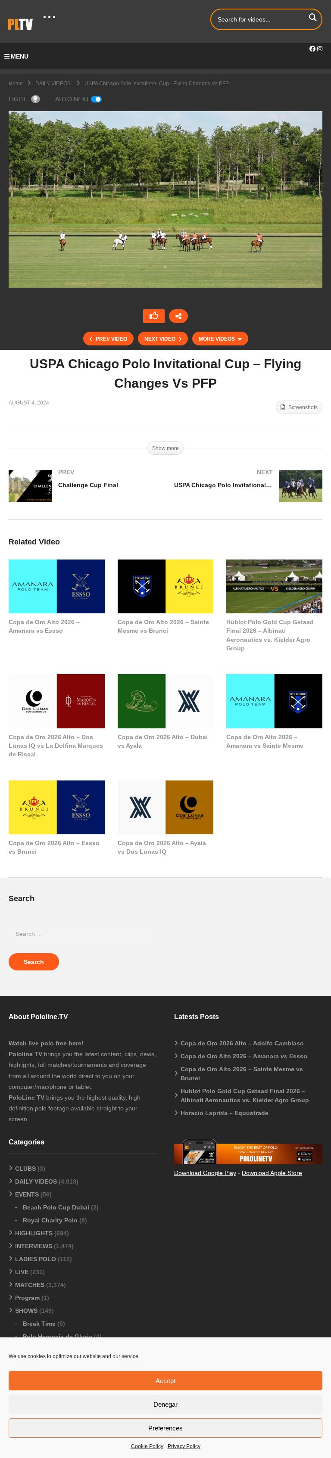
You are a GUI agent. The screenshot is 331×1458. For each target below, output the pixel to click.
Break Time (39, 1323)
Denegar (165, 1404)
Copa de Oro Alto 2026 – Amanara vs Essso (244, 1056)
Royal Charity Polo (50, 1220)
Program (27, 1297)
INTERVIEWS (33, 1246)
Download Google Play (205, 1172)
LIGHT (18, 99)
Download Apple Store (272, 1172)
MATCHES (29, 1284)
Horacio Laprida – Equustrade (225, 1113)
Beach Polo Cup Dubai (56, 1207)
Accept (165, 1380)
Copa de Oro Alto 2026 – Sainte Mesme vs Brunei (242, 1074)
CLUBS (25, 1168)
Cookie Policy (147, 1446)
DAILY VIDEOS (36, 1181)
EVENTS (27, 1194)
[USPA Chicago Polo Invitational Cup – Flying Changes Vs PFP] (57, 586)
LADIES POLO (35, 1259)
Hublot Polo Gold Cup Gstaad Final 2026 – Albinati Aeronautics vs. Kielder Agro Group (245, 1096)
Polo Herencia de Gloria (57, 1336)
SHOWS (26, 1310)
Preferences (165, 1428)
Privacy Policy (184, 1446)
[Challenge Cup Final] (83, 494)
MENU (19, 56)
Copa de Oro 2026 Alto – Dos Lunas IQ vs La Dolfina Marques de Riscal (56, 746)
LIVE (21, 1271)
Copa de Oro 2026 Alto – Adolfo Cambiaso (242, 1043)
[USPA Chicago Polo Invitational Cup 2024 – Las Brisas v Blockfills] (248, 494)
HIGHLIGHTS (34, 1233)
